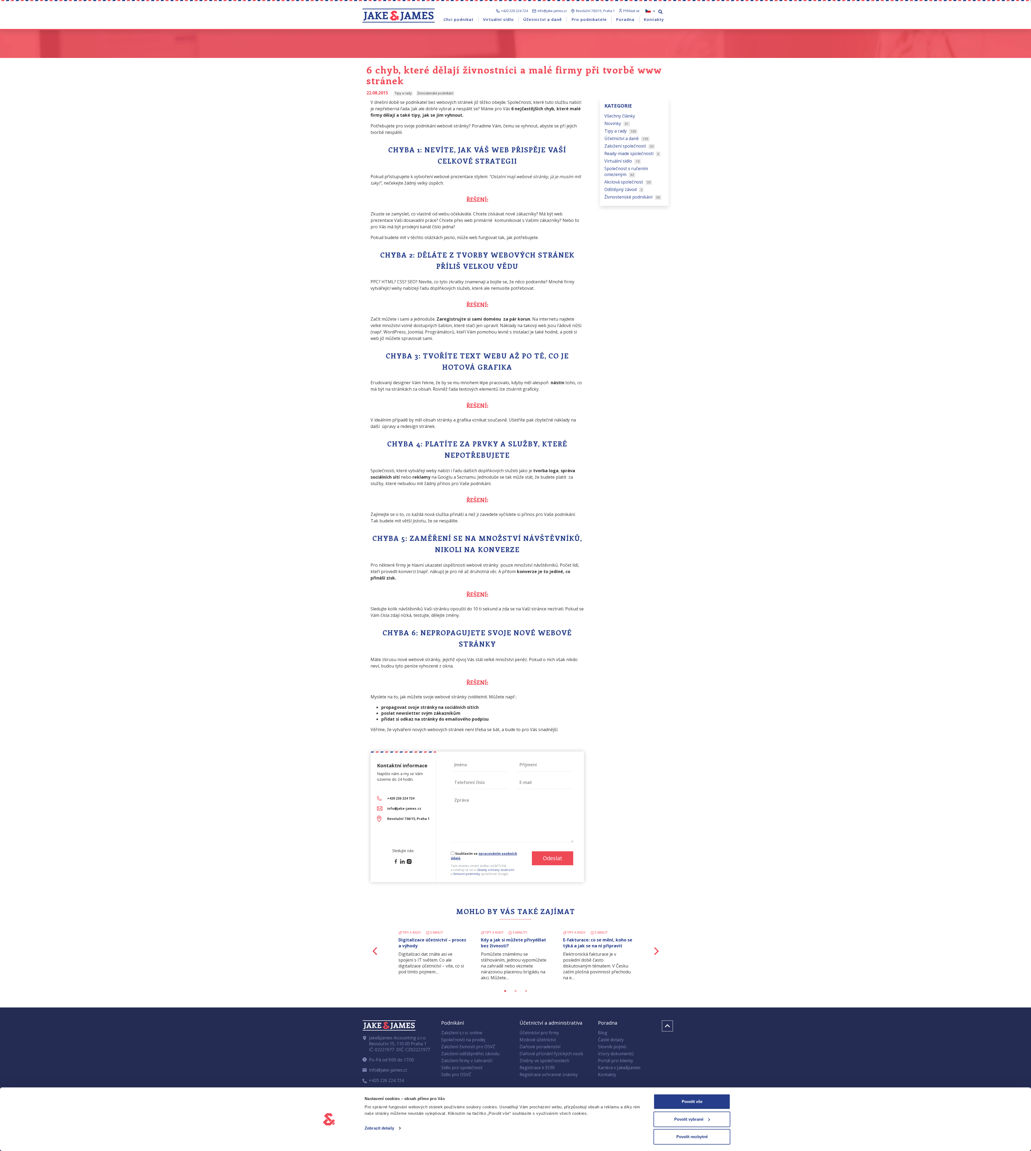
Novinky (616, 123)
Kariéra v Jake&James (619, 1068)
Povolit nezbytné (692, 1136)
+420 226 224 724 (514, 11)
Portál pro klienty (615, 1061)
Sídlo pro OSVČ (456, 1074)
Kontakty (607, 1074)
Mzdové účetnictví (538, 1040)
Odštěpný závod (623, 189)
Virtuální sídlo (622, 161)
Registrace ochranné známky (549, 1074)
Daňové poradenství (540, 1047)
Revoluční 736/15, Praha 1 (408, 818)
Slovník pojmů (612, 1047)
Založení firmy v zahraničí (466, 1061)
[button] (375, 951)
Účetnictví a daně (626, 138)
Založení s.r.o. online (461, 1033)
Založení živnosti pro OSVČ (468, 1047)
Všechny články (619, 116)
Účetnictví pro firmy (539, 1033)
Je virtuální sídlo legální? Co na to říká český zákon (596, 943)
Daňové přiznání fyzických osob (551, 1054)
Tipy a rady (620, 131)
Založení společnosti (629, 146)
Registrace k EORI (537, 1068)
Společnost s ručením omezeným (626, 171)
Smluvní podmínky (466, 874)
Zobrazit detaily (379, 1128)
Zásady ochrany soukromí (495, 870)
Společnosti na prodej (463, 1040)
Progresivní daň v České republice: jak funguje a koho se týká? (515, 946)
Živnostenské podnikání (632, 197)
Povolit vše (692, 1101)
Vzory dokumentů (616, 1054)
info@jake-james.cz (552, 11)
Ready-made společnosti (631, 153)
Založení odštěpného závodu (470, 1054)
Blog (602, 1033)
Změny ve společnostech (544, 1061)
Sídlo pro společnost (461, 1068)
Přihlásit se (631, 11)
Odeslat (552, 858)
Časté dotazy (611, 1040)
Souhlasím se (484, 855)
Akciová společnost (627, 182)
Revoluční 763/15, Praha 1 (595, 11)
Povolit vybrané (688, 1119)
